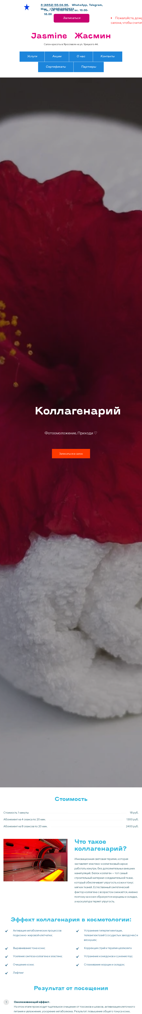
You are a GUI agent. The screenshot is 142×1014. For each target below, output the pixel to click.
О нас (81, 56)
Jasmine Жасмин (71, 36)
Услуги (32, 56)
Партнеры (88, 67)
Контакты (107, 56)
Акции (56, 56)
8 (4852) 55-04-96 (54, 5)
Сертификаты (56, 67)
